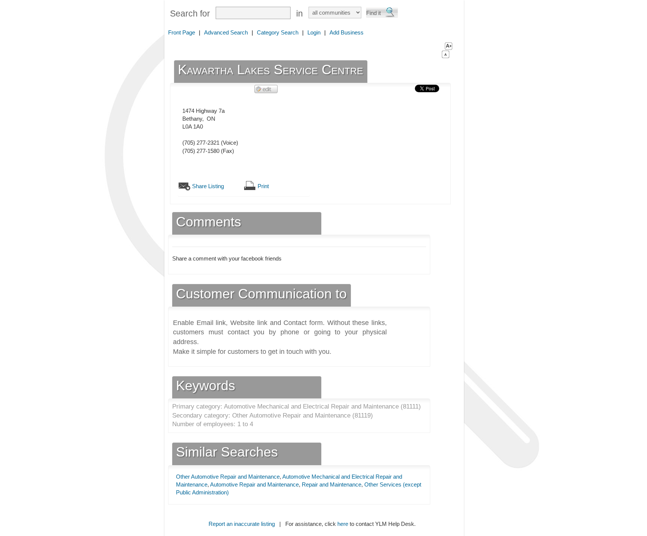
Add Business (346, 32)
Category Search (277, 32)
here (342, 524)
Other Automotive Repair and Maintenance (228, 476)
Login (314, 32)
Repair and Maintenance (331, 484)
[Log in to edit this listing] (266, 88)
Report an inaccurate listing (242, 524)
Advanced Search (226, 32)
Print (263, 186)
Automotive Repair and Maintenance (254, 484)
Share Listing (208, 186)
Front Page (181, 32)
